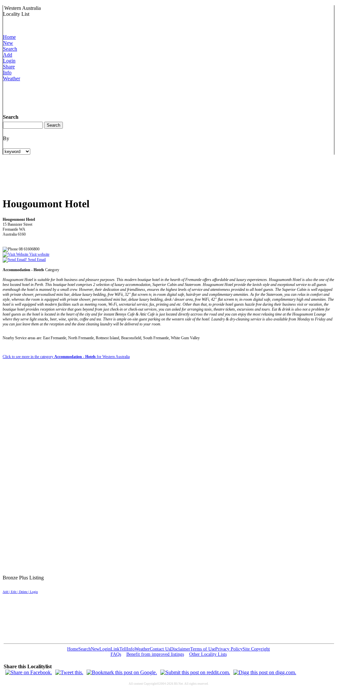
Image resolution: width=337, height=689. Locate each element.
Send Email (36, 259)
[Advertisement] (123, 96)
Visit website (38, 254)
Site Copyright (256, 649)
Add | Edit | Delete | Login (20, 592)
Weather (11, 78)
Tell (123, 649)
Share (9, 66)
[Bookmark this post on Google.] (122, 672)
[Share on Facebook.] (29, 672)
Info (7, 72)
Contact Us (160, 649)
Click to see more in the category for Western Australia (66, 356)
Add (7, 55)
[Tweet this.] (69, 672)
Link (115, 649)
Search (10, 49)
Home (9, 37)
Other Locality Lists (208, 654)
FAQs (116, 654)
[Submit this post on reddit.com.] (195, 672)
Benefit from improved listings (155, 654)
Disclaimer (180, 649)
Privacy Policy (229, 649)
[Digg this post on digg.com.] (265, 672)
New (8, 43)
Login (9, 61)
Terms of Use (202, 649)
